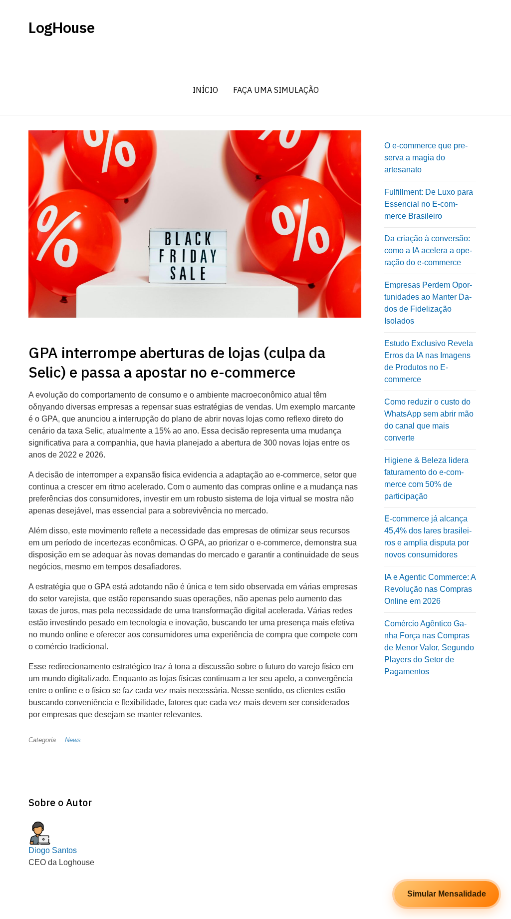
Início (205, 90)
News (73, 740)
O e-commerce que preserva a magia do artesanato (426, 157)
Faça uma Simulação (276, 90)
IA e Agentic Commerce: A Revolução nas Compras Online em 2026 (430, 589)
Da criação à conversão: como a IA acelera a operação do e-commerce (428, 250)
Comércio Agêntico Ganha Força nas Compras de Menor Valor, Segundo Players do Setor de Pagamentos (429, 647)
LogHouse (61, 27)
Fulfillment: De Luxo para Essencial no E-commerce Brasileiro (428, 204)
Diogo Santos (52, 850)
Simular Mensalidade (446, 894)
